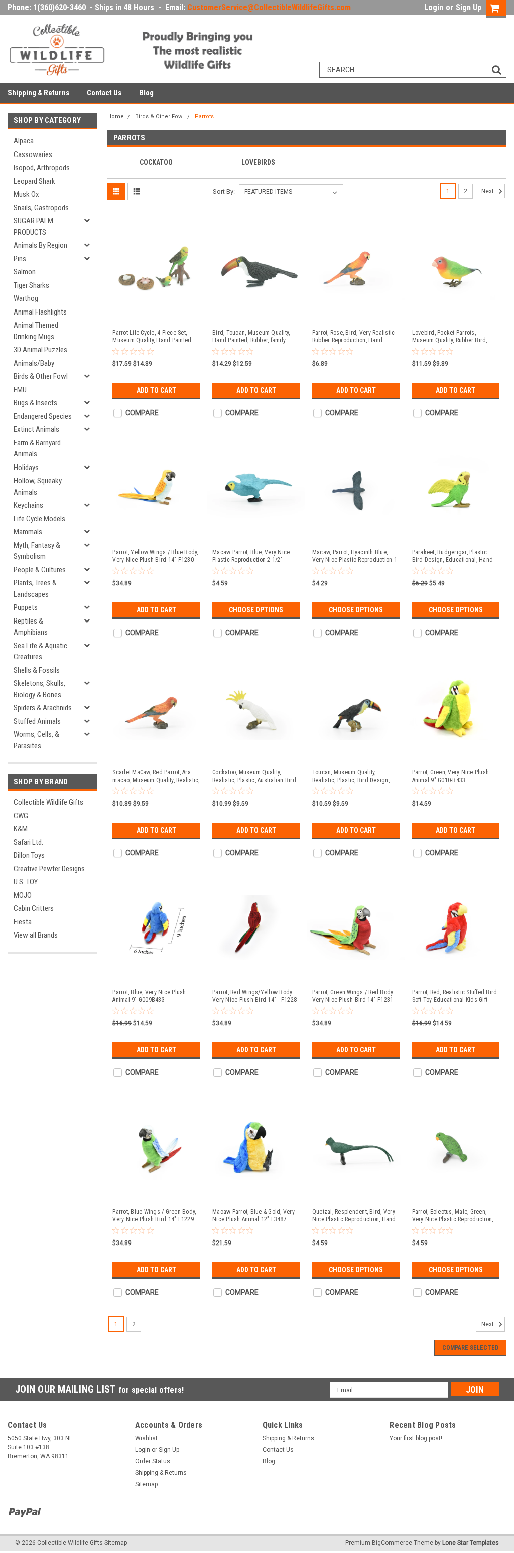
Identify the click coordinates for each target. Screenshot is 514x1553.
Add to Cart (156, 390)
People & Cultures (40, 569)
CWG (21, 815)
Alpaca (24, 140)
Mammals (28, 531)
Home (115, 116)
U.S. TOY (26, 881)
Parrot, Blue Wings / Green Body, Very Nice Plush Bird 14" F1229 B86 (154, 1215)
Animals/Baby (34, 363)
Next (488, 191)
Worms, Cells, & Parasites (36, 740)
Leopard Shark (34, 181)
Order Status (152, 1461)
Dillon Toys (29, 855)
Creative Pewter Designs (49, 868)
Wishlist (146, 1438)
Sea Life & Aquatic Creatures (40, 651)
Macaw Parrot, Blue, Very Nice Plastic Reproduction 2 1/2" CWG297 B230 (251, 556)
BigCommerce (392, 1542)
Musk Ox (26, 194)
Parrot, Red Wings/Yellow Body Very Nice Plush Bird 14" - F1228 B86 (254, 996)
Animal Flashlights (40, 312)
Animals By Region (40, 245)
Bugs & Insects (35, 402)
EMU (20, 389)
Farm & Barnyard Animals (37, 448)
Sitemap (146, 1484)
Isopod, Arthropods (42, 167)
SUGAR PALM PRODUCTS (33, 226)
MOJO (23, 895)
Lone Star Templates (470, 1542)
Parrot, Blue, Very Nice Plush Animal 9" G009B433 (149, 996)
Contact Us (104, 92)
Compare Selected (470, 1347)
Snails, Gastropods (41, 207)
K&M (21, 828)
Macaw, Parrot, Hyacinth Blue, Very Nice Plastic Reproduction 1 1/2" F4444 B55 (354, 556)
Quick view (156, 313)
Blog (146, 92)
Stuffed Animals (37, 721)
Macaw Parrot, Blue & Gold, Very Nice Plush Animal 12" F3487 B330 (253, 1215)
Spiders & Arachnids (43, 707)
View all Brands (36, 935)
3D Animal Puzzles (40, 349)
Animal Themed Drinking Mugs (36, 331)
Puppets (26, 607)
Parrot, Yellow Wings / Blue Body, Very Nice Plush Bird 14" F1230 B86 (155, 556)
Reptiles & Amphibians (31, 626)
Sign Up (468, 7)
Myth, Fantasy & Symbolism (37, 551)
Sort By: (224, 191)
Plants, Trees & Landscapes (35, 588)
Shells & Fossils (37, 670)
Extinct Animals (36, 429)
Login (433, 7)
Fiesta (23, 921)
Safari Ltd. (28, 842)
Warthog (26, 298)
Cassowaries (33, 154)
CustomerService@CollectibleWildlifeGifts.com (269, 7)
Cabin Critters (34, 908)
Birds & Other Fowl (41, 376)
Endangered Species (43, 416)
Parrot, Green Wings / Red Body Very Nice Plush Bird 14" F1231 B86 (353, 996)
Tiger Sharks (31, 285)
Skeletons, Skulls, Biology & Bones (39, 689)
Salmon (25, 271)
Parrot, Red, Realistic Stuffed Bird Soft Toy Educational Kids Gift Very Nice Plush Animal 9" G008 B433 (454, 996)
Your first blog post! (416, 1438)
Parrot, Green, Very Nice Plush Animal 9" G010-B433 (450, 776)
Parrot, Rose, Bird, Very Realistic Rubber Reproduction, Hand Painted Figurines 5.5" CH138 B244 (353, 336)
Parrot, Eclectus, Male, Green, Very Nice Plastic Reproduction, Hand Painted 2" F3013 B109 (452, 1215)
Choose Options (256, 610)
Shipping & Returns (38, 92)
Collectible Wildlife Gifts (48, 802)
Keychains (28, 505)
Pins (20, 258)
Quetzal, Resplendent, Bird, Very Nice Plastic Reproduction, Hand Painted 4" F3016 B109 (354, 1215)
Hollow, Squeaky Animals (38, 486)
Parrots (204, 116)
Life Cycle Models (39, 518)
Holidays (26, 467)
